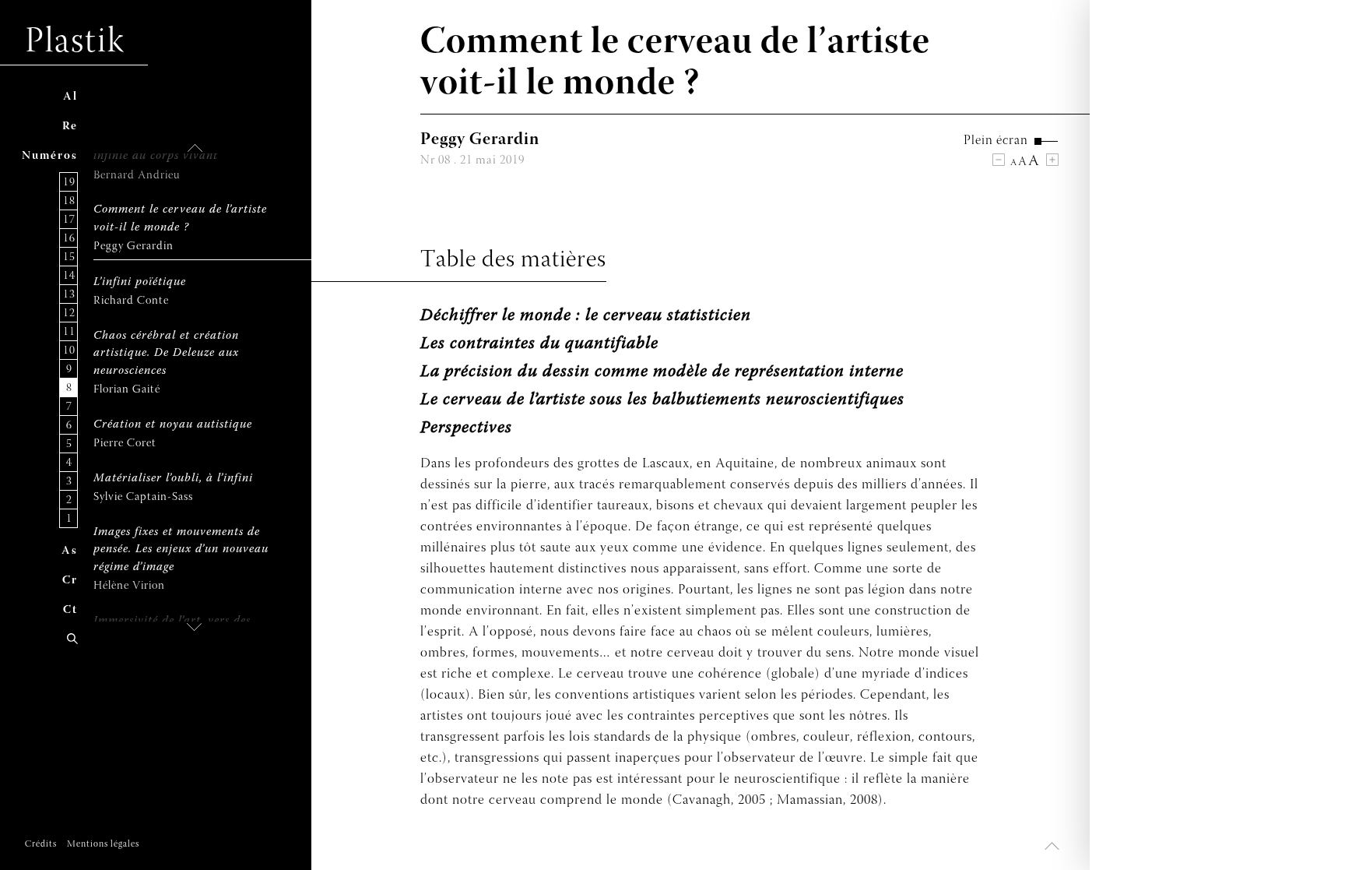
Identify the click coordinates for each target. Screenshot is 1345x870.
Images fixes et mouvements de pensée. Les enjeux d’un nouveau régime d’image (181, 550)
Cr (70, 580)
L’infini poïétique (139, 282)
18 (69, 201)
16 (69, 239)
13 (69, 295)
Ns (50, 156)
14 (69, 276)
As (69, 551)
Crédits (41, 844)
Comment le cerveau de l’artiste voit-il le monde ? (180, 219)
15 (69, 257)
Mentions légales (103, 844)
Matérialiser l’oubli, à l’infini (173, 478)
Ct (70, 610)
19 (69, 182)
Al (70, 97)
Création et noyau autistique (172, 425)
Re (70, 126)
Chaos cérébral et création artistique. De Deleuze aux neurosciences (166, 353)
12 (69, 313)
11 (69, 332)
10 (69, 351)
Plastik (75, 43)
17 (69, 220)
